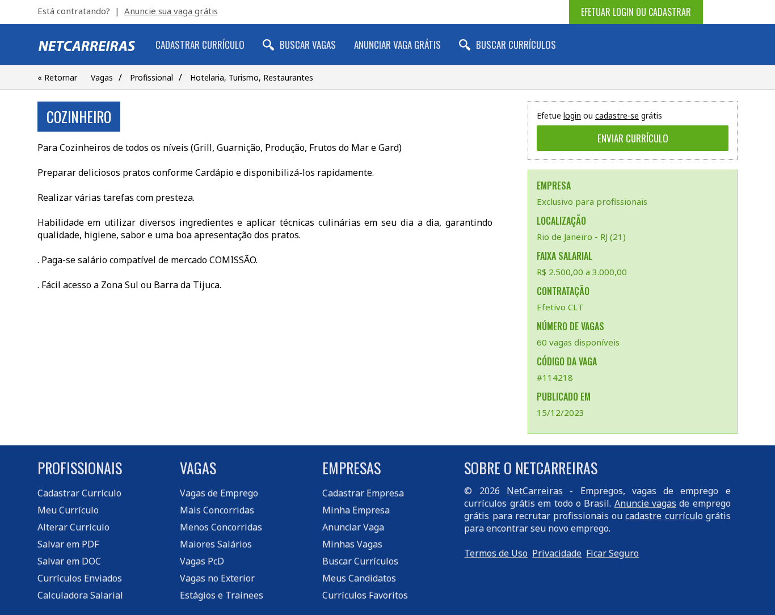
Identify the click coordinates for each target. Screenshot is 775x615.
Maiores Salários (216, 544)
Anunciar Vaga (353, 527)
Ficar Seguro (612, 553)
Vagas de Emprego (219, 493)
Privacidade (557, 553)
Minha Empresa (356, 510)
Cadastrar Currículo (200, 44)
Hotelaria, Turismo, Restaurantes (251, 77)
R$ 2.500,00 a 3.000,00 (582, 271)
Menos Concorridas (221, 527)
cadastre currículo (663, 515)
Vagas (102, 77)
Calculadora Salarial (80, 595)
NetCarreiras (535, 491)
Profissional (151, 77)
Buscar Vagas (308, 44)
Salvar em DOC (69, 561)
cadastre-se (617, 115)
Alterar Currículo (73, 527)
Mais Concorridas (217, 510)
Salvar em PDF (68, 544)
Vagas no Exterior (217, 578)
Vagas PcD (202, 561)
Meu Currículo (68, 510)
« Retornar (57, 77)
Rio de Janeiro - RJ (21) (581, 236)
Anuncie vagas (645, 503)
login (572, 115)
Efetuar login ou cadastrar (636, 12)
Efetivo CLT (560, 307)
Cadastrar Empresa (363, 493)
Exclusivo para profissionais (592, 201)
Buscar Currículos (516, 44)
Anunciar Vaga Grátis (397, 44)
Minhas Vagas (352, 544)
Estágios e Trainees (221, 595)
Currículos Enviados (79, 578)
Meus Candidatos (359, 578)
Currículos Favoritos (365, 595)
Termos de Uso (496, 553)
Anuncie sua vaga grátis (171, 10)
